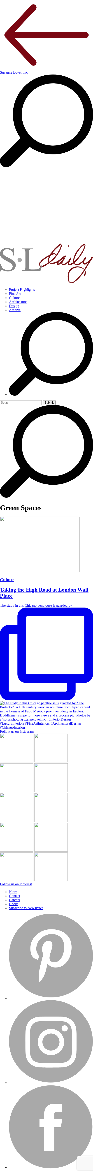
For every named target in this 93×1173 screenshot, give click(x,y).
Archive (15, 310)
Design (14, 306)
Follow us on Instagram (17, 731)
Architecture (18, 302)
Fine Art (15, 294)
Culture (14, 298)
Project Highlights (22, 290)
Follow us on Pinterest (16, 884)
